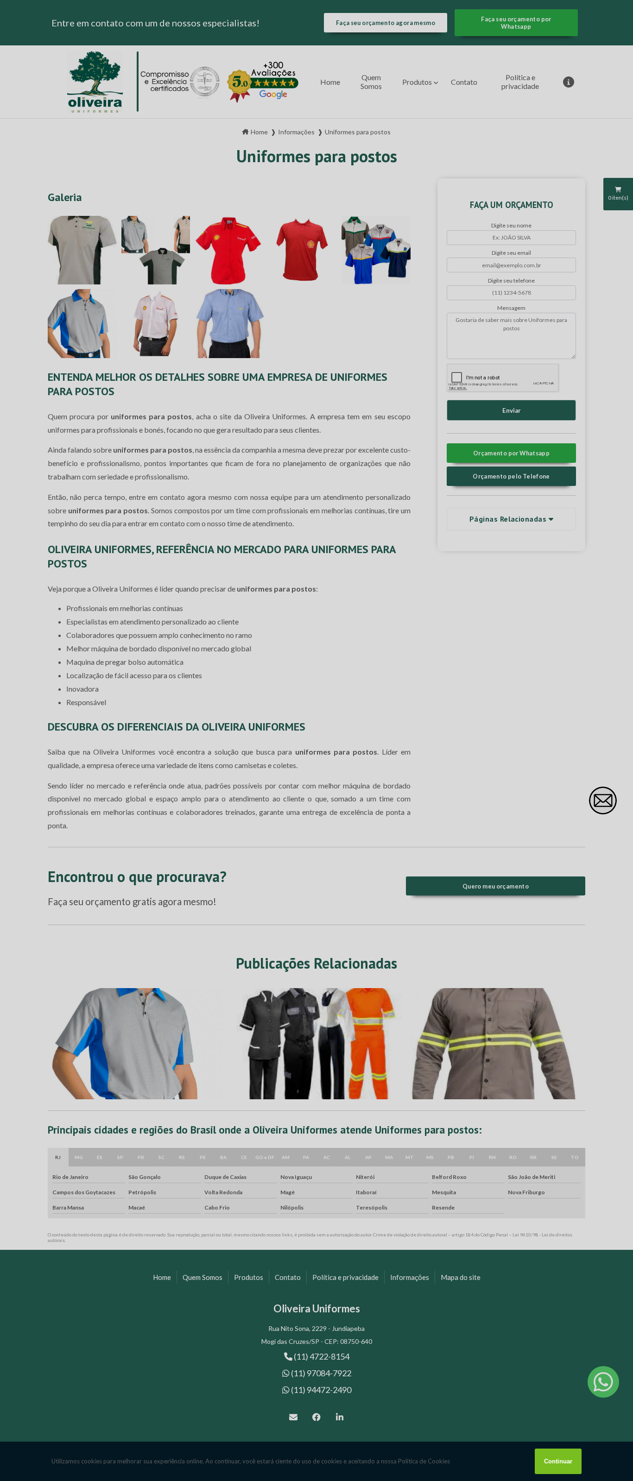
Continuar (558, 1461)
